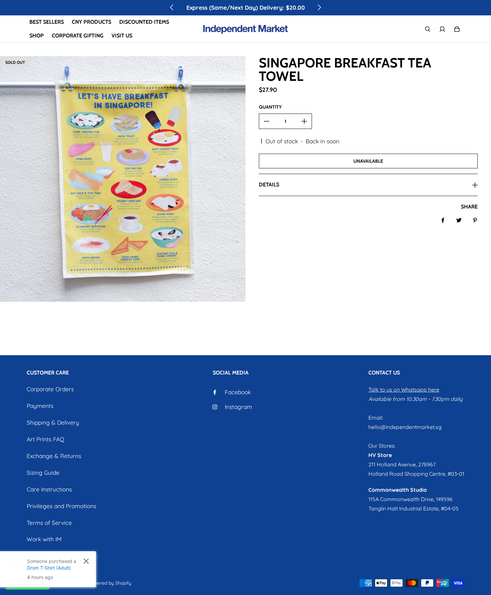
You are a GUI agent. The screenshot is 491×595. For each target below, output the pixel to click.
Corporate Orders (50, 389)
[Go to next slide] (319, 7)
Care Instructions (49, 489)
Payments (40, 405)
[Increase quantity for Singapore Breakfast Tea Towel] (304, 121)
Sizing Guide (43, 472)
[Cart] (457, 29)
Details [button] (269, 184)
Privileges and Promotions (61, 505)
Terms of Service (49, 522)
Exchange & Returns (54, 455)
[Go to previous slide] (172, 7)
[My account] (442, 29)
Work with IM (44, 539)
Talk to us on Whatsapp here (403, 389)
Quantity (270, 107)
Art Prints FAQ (45, 439)
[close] (102, 561)
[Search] (427, 29)
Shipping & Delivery (53, 422)
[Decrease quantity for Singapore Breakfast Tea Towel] (266, 121)
